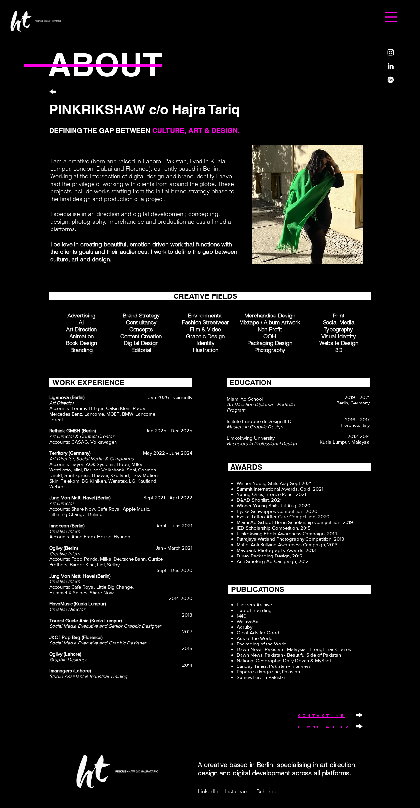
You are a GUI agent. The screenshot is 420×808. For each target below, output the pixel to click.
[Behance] (390, 80)
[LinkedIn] (390, 66)
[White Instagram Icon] (390, 52)
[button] (391, 17)
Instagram (236, 791)
